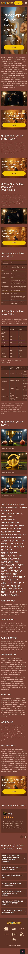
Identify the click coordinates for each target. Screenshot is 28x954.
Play (18, 3)
